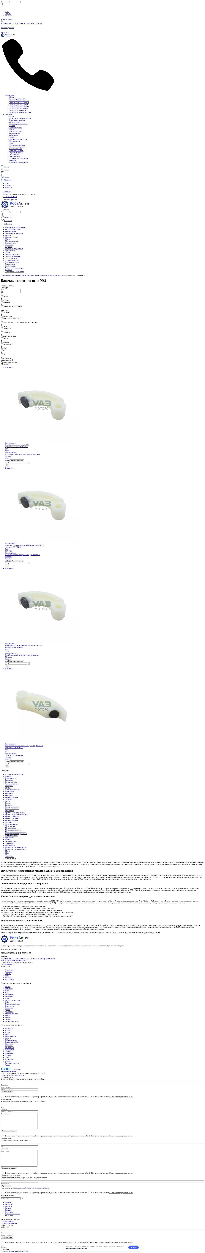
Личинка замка (10, 1036)
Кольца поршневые (12, 807)
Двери (7, 1010)
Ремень (7, 839)
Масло (11, 129)
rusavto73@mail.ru (7, 28)
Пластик (6, 312)
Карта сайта (9, 979)
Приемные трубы (11, 1042)
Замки (7, 1015)
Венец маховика (11, 782)
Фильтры (12, 160)
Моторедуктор (10, 828)
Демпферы (9, 795)
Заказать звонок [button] (6, 19)
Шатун (7, 851)
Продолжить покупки (9, 1223)
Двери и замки (14, 122)
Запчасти (8, 114)
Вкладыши (9, 786)
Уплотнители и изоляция (18, 158)
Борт (7, 990)
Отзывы (8, 14)
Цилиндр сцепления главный (16, 847)
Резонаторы (9, 1048)
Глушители (9, 1008)
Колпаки (8, 1032)
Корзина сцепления (12, 809)
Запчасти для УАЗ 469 (17, 99)
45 (4, 350)
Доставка (8, 972)
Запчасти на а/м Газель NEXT (20, 112)
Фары (7, 1057)
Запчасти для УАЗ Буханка (19, 101)
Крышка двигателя (12, 816)
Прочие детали (14, 141)
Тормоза (8, 1055)
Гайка (7, 1002)
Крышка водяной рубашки (15, 813)
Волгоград (9, 1212)
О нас (7, 12)
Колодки (8, 1030)
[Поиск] (2, 4)
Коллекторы (9, 1028)
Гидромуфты (9, 791)
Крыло (7, 1034)
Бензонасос (9, 989)
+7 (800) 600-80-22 (8, 23)
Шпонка (8, 855)
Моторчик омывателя (13, 830)
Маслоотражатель (15, 131)
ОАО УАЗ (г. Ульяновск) (12, 318)
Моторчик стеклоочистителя (15, 832)
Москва (8, 1202)
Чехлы (7, 1065)
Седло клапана (10, 841)
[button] (102, 7)
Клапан (8, 803)
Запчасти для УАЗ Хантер (18, 108)
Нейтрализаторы (11, 1040)
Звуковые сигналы (12, 1021)
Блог (7, 976)
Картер (7, 801)
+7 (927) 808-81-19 (21, 23)
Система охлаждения (17, 147)
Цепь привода (10, 845)
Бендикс (8, 776)
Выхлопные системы (17, 120)
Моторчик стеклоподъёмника (16, 834)
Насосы (8, 1038)
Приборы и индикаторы (18, 139)
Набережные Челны (12, 1214)
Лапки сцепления (11, 820)
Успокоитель (9, 843)
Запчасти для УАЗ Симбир (19, 106)
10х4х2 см (7, 328)
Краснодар (9, 1204)
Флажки (8, 1061)
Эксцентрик (9, 857)
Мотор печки (10, 826)
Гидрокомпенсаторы (12, 790)
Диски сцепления (11, 797)
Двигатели (9, 793)
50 (4, 354)
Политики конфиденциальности (121, 1097)
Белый (5, 296)
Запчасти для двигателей (18, 124)
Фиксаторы (9, 1059)
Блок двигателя (10, 778)
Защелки (8, 1019)
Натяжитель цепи (11, 836)
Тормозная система (16, 153)
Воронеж (8, 1206)
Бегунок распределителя (14, 774)
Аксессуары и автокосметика (20, 118)
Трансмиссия (14, 154)
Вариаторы (9, 780)
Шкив (7, 853)
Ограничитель (14, 133)
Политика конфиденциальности (12, 1075)
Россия (5, 338)
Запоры (8, 1017)
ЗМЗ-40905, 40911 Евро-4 (12, 306)
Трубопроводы (14, 156)
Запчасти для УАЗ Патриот (19, 103)
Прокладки (9, 837)
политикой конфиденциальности (76, 1248)
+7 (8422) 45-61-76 (35, 23)
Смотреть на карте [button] (7, 964)
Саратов (8, 1208)
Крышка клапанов (11, 818)
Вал (6, 992)
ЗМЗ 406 (6, 302)
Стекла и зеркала (15, 149)
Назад (11, 97)
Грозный (8, 1210)
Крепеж (12, 126)
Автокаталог (9, 95)
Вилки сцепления (11, 784)
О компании (9, 970)
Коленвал (8, 805)
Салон (11, 143)
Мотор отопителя (11, 824)
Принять (133, 1247)
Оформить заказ (6, 1221)
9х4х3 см (6, 332)
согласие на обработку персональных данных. (32, 1188)
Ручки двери (9, 1050)
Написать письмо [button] (20, 960)
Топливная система (16, 151)
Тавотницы (9, 1053)
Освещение (13, 135)
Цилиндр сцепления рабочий (15, 849)
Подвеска (12, 137)
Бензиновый (7, 344)
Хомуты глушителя (12, 1063)
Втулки (7, 788)
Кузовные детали (15, 128)
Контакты (8, 16)
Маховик (8, 822)
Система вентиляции (17, 145)
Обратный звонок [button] (48, 958)
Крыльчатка (9, 811)
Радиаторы (9, 1046)
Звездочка (8, 799)
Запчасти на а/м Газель (17, 110)
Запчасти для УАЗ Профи (18, 105)
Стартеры (8, 1051)
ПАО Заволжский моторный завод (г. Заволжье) (20, 322)
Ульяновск (4, 32)
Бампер (7, 987)
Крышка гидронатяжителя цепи (16, 814)
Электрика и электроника (18, 162)
